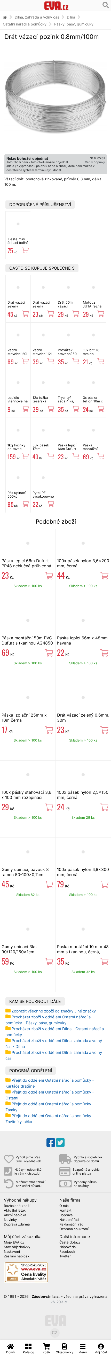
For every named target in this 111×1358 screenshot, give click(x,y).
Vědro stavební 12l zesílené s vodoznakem (43, 355)
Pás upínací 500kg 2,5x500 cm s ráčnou (17, 498)
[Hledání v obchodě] (105, 5)
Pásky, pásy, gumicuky (73, 24)
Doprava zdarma (17, 1224)
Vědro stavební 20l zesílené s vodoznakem (17, 355)
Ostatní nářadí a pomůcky (24, 24)
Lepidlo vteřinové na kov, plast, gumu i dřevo (18, 403)
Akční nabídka (15, 1215)
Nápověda (67, 1247)
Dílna (71, 17)
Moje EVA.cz (14, 1242)
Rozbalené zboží (17, 1206)
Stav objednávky (17, 1247)
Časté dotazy (70, 1242)
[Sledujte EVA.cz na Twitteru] (60, 1143)
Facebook (67, 1252)
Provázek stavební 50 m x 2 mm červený (67, 355)
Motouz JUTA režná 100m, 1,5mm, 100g (93, 307)
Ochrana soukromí (74, 1229)
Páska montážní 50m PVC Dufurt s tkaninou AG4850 (27, 640)
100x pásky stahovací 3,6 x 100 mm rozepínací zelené (26, 797)
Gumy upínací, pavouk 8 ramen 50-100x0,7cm (25, 872)
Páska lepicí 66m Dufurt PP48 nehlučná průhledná (26, 563)
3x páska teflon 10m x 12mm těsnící (93, 401)
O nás (64, 1206)
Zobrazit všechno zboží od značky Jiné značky (54, 1011)
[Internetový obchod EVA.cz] (56, 5)
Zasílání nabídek (16, 1256)
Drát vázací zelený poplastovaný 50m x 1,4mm (18, 307)
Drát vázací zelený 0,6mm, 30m (42, 306)
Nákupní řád (69, 1220)
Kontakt (65, 1210)
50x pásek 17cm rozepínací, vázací (41, 450)
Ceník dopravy (95, 162)
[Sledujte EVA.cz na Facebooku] (50, 1143)
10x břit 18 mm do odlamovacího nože (94, 355)
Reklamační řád (71, 1224)
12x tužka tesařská (40, 399)
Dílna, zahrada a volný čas (37, 17)
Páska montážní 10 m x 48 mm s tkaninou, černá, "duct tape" (83, 951)
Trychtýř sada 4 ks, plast (66, 401)
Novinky (10, 1220)
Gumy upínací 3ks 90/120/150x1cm (19, 949)
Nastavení (12, 1252)
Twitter (65, 1256)
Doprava (66, 1215)
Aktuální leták (15, 1210)
